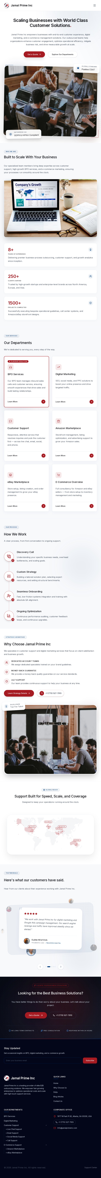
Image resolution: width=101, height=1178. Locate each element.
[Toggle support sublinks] (46, 1125)
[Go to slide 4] (53, 966)
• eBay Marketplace (14, 1153)
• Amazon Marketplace (15, 1149)
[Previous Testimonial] (40, 967)
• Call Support (11, 1140)
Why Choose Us (60, 1088)
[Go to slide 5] (54, 966)
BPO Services (9, 1116)
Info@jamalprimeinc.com (67, 1128)
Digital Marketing (10, 1121)
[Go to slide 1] (46, 966)
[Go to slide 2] (47, 966)
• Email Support (12, 1133)
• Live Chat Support (14, 1129)
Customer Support (11, 1125)
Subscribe (90, 1060)
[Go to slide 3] (50, 966)
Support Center (90, 1167)
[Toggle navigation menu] (94, 5)
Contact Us (57, 1101)
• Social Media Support (15, 1137)
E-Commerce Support (13, 1145)
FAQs (55, 1092)
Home (55, 1083)
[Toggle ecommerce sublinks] (46, 1145)
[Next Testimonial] (61, 967)
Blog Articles (58, 1097)
